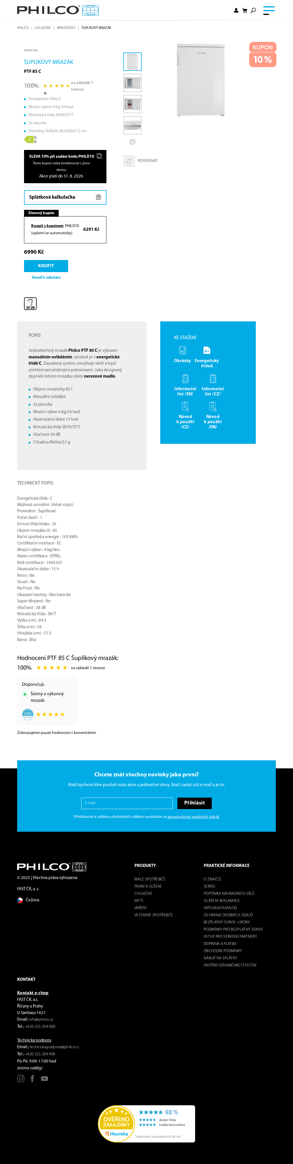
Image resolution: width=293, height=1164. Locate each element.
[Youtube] (44, 1081)
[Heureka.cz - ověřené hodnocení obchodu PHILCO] (146, 1124)
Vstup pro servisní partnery (230, 937)
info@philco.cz (41, 1019)
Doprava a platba (220, 944)
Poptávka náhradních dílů (229, 894)
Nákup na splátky (220, 958)
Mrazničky (66, 28)
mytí (138, 901)
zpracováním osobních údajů (193, 817)
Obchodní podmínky (223, 951)
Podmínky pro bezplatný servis (233, 929)
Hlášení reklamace (222, 901)
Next (132, 142)
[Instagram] (20, 1081)
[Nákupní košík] (244, 10)
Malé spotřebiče (150, 879)
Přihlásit (194, 803)
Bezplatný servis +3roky (227, 922)
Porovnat (148, 161)
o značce (213, 879)
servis (209, 886)
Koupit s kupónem (47, 226)
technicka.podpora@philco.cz (54, 1047)
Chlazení (43, 28)
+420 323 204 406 (40, 1054)
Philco (23, 28)
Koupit (46, 266)
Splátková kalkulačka (52, 197)
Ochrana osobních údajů (228, 915)
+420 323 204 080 (40, 1027)
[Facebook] (32, 1081)
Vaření (140, 908)
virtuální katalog (220, 908)
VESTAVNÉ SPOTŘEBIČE (153, 915)
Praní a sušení (148, 886)
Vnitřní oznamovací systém (230, 965)
